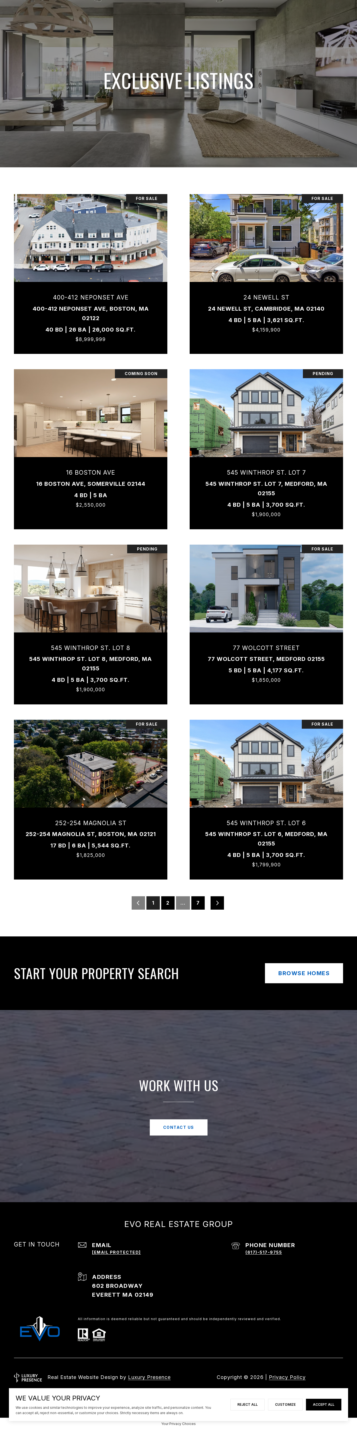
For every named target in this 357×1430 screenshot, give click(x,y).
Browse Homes (304, 973)
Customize (285, 1404)
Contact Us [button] (178, 1127)
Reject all (247, 1404)
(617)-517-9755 (263, 1252)
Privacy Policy (287, 1377)
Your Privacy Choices (178, 1424)
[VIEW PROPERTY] (91, 266)
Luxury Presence (149, 1377)
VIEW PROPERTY (90, 271)
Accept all (323, 1404)
